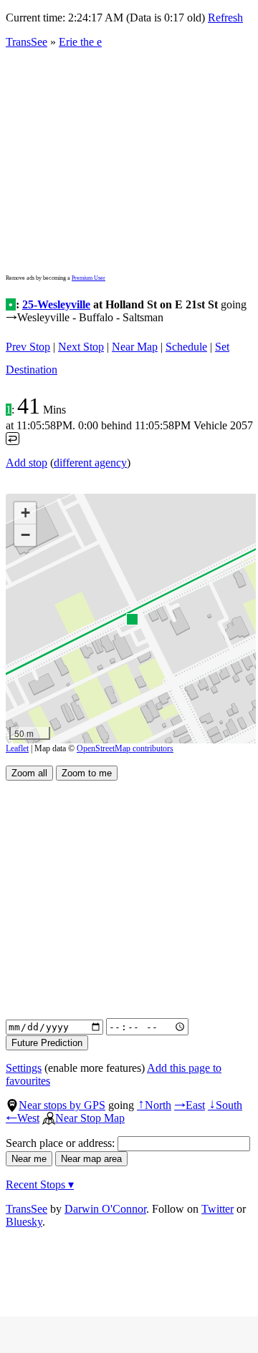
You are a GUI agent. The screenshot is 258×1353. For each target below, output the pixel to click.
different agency (90, 462)
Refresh (225, 17)
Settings (24, 1068)
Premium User (88, 278)
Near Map (135, 347)
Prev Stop (28, 347)
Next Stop (81, 347)
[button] (131, 618)
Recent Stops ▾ (40, 1184)
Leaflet (17, 748)
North (154, 1105)
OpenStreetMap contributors (125, 748)
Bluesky (24, 1222)
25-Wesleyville (56, 304)
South (225, 1105)
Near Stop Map (90, 1118)
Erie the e (80, 42)
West (22, 1118)
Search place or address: (62, 1143)
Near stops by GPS (62, 1105)
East (189, 1105)
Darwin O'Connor (105, 1209)
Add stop (26, 462)
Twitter (217, 1209)
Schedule (186, 347)
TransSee (26, 42)
